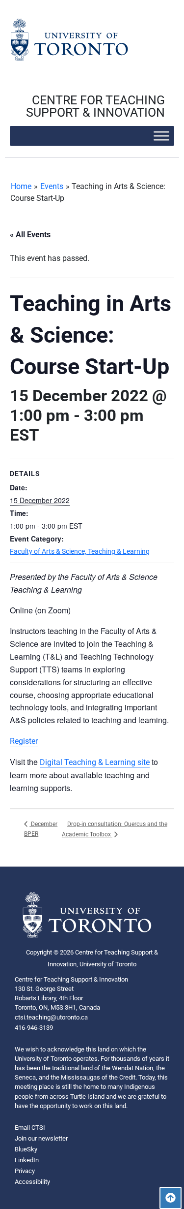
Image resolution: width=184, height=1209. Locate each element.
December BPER (40, 829)
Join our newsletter (41, 1138)
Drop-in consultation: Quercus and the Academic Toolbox (114, 829)
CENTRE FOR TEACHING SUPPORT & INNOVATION (95, 106)
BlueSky (26, 1149)
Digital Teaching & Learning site (95, 762)
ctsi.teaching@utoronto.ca (51, 1017)
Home (21, 186)
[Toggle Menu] (161, 135)
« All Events (30, 234)
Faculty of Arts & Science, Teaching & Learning (80, 551)
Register (24, 741)
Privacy (25, 1171)
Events (51, 186)
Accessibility (32, 1181)
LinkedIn (27, 1160)
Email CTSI (30, 1127)
